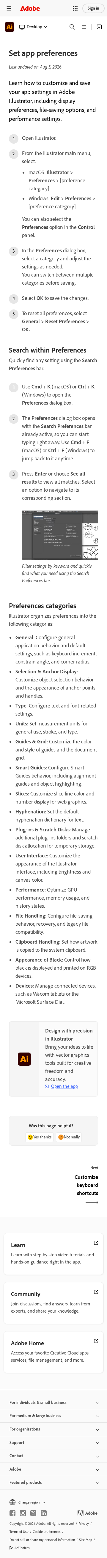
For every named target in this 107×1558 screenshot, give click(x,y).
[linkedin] (44, 1513)
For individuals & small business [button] (38, 1402)
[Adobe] (30, 8)
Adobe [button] (15, 1469)
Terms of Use (19, 1532)
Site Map (85, 1540)
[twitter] (33, 1513)
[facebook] (12, 1513)
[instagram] (23, 1513)
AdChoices (22, 1548)
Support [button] (17, 1442)
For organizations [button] (25, 1429)
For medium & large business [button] (35, 1415)
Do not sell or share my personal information (42, 1540)
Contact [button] (16, 1455)
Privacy (83, 1523)
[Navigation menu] (9, 8)
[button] (75, 8)
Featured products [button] (26, 1482)
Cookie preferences (47, 1532)
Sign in (93, 8)
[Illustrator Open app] (99, 27)
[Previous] (30, 1190)
